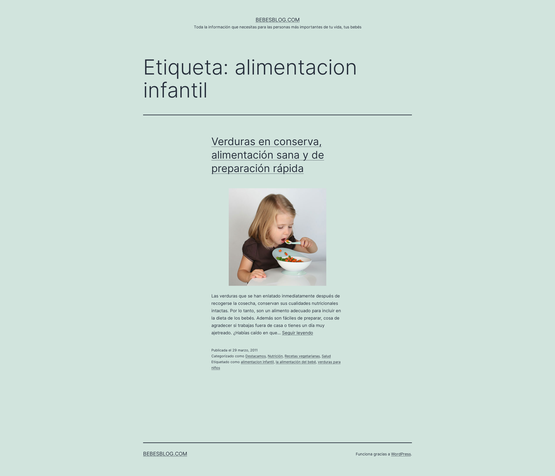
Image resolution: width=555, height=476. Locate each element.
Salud (326, 356)
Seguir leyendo (297, 332)
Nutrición (275, 356)
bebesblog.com (278, 20)
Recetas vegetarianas (302, 356)
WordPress (401, 454)
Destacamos (255, 356)
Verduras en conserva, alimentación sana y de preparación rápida (267, 155)
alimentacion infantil (257, 362)
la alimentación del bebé (296, 362)
